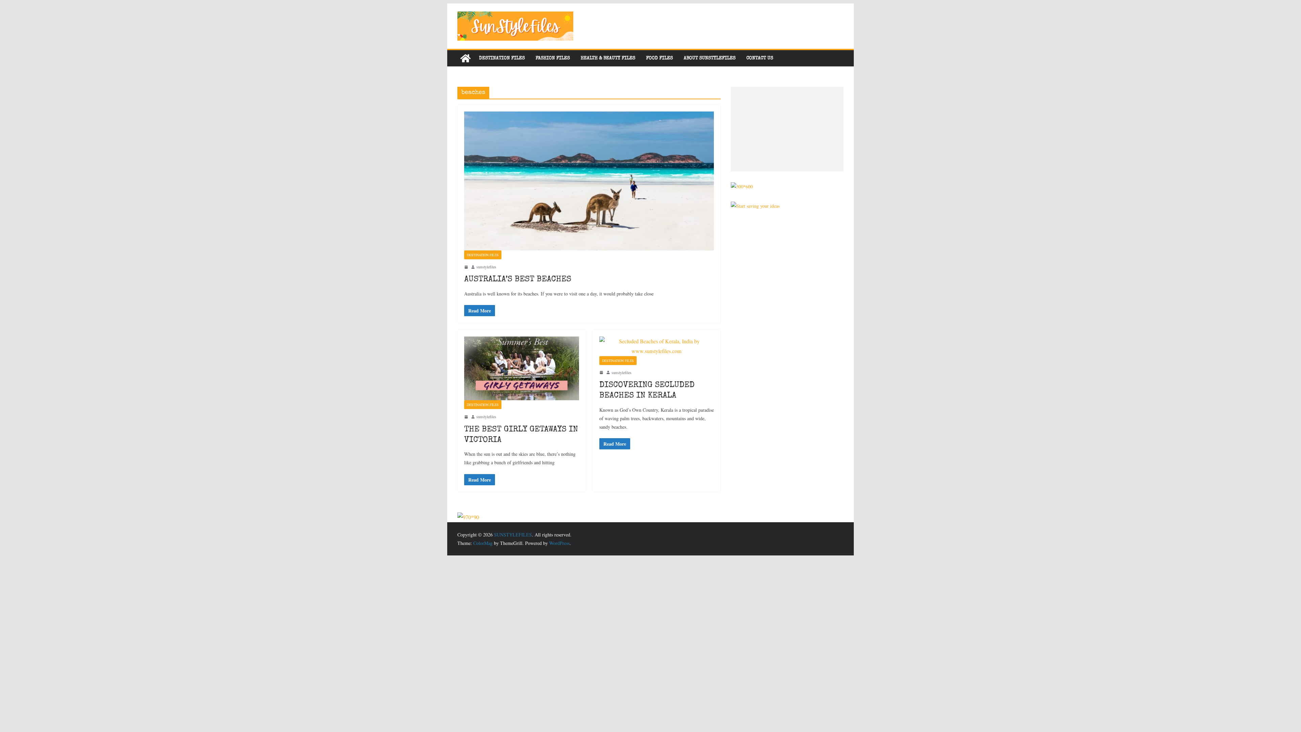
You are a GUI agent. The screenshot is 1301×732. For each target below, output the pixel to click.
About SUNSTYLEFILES (710, 58)
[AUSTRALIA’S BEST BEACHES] (589, 180)
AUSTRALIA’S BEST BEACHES (517, 280)
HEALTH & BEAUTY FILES (608, 58)
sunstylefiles (486, 266)
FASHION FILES (553, 58)
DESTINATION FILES (502, 58)
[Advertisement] (787, 129)
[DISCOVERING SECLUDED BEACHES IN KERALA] (656, 346)
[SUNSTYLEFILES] (465, 58)
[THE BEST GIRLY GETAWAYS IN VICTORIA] (521, 368)
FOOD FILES (659, 58)
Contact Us (759, 58)
